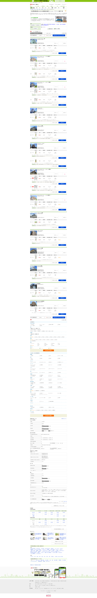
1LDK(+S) (53, 343)
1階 (31, 358)
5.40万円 (64, 520)
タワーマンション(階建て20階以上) (33, 394)
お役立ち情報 (30, 588)
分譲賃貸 (37, 550)
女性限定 (59, 386)
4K (38, 345)
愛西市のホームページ (64, 418)
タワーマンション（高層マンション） (55, 551)
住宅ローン (54, 585)
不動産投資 (52, 585)
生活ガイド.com (65, 501)
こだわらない (33, 410)
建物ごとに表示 (36, 33)
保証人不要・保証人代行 (33, 552)
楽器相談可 (32, 549)
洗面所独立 (41, 375)
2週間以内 (53, 410)
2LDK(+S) (46, 344)
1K (38, 343)
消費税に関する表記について (45, 582)
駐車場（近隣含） (51, 324)
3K (52, 344)
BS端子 (59, 397)
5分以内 (40, 339)
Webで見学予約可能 (33, 548)
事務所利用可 (42, 387)
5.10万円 (46, 520)
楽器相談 (32, 387)
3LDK (47, 556)
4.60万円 (40, 512)
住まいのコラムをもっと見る (59, 543)
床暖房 (41, 376)
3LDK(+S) (32, 345)
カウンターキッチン (42, 368)
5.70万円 (52, 522)
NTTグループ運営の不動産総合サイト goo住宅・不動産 (36, 2)
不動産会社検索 (45, 588)
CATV (50, 397)
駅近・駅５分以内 (47, 548)
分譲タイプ (41, 393)
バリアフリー (51, 393)
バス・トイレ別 (42, 324)
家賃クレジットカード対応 (34, 551)
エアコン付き (33, 376)
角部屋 (59, 358)
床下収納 (59, 372)
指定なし (33, 339)
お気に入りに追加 (49, 35)
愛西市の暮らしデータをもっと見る (59, 505)
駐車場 (49, 550)
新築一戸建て (44, 585)
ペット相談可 (33, 325)
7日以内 (50, 410)
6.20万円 (64, 512)
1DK (45, 343)
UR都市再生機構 (51, 401)
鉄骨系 (41, 355)
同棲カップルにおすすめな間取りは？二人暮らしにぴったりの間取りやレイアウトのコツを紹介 (63, 538)
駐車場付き (52, 548)
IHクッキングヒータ (51, 368)
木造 (50, 355)
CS (31, 398)
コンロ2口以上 (33, 369)
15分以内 (52, 339)
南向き (41, 325)
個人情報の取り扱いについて (38, 582)
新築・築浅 (43, 548)
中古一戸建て (47, 585)
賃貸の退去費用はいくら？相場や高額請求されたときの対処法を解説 (63, 534)
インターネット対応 (42, 397)
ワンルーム (32, 343)
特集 (35, 588)
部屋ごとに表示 (48, 33)
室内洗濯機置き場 (33, 375)
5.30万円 (58, 522)
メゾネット (50, 376)
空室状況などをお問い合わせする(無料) (59, 35)
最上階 (50, 358)
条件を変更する (35, 28)
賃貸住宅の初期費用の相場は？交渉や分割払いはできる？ (38, 534)
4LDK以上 (53, 345)
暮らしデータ (49, 588)
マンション (57, 549)
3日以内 (46, 410)
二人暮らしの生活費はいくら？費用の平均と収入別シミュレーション (50, 538)
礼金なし (40, 550)
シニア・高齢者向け (33, 553)
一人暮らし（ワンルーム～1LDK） (59, 556)
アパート (61, 549)
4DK (45, 345)
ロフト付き (61, 548)
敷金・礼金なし (38, 548)
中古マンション (40, 585)
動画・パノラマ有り (51, 407)
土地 (49, 585)
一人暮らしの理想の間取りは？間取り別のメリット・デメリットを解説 (38, 538)
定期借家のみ (43, 390)
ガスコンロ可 (60, 368)
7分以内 (44, 339)
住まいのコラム (55, 588)
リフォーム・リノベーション (43, 394)
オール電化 (59, 393)
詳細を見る (62, 70)
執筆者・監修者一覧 (59, 588)
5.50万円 (58, 520)
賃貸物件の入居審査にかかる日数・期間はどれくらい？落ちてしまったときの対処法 (50, 534)
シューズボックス (42, 372)
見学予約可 (32, 324)
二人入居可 (50, 386)
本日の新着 (38, 410)
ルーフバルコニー (39, 553)
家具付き (59, 376)
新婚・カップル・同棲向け (48, 552)
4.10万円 (46, 512)
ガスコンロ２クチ (61, 550)
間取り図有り (33, 407)
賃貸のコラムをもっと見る (59, 541)
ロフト (59, 375)
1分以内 (37, 339)
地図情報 (63, 588)
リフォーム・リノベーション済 (45, 551)
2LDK (42, 556)
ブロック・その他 (60, 355)
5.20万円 (52, 512)
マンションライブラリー (40, 588)
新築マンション (36, 585)
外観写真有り (42, 407)
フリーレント (42, 401)
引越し (37, 588)
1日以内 (42, 410)
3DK (59, 344)
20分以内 (56, 339)
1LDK (37, 556)
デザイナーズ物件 (33, 393)
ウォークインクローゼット (34, 372)
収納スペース (51, 372)
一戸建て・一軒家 (33, 550)
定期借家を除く (38, 390)
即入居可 (41, 386)
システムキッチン (33, 368)
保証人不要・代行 (60, 387)
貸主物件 (48, 549)
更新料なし (39, 551)
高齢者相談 (50, 387)
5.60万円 (58, 512)
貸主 (32, 401)
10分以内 (48, 339)
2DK (38, 344)
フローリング (51, 375)
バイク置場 (57, 550)
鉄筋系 (32, 355)
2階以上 (59, 324)
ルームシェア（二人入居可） (37, 549)
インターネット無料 (33, 397)
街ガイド (52, 588)
